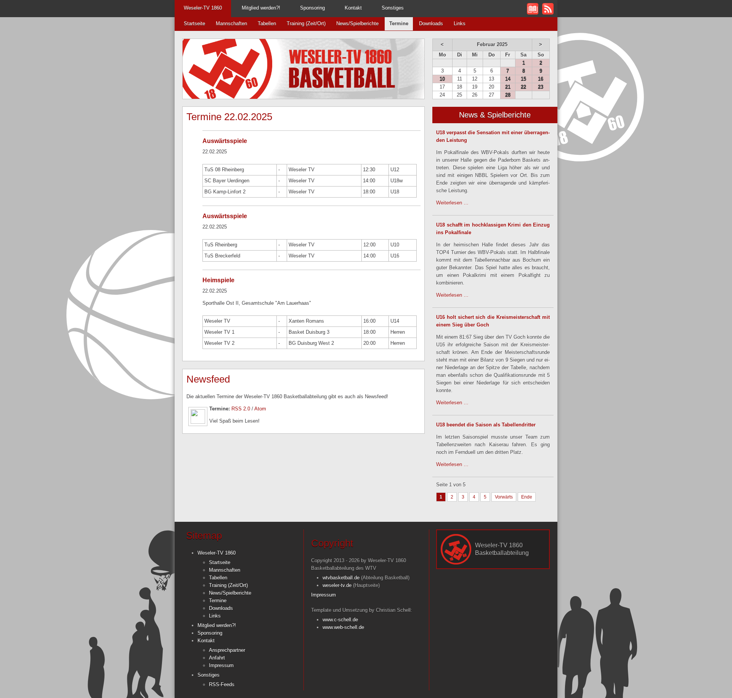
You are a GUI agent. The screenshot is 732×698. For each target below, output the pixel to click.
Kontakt (353, 8)
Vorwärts (504, 497)
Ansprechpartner (227, 650)
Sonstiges (393, 8)
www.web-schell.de (343, 627)
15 (523, 79)
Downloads (431, 23)
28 (507, 95)
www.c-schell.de (340, 619)
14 (507, 79)
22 (523, 87)
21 (507, 87)
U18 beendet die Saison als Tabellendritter (486, 425)
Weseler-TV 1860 (203, 8)
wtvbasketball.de (341, 578)
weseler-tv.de (337, 585)
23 (540, 87)
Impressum (221, 665)
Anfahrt (217, 658)
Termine (217, 600)
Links (460, 23)
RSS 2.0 (240, 409)
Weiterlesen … (452, 203)
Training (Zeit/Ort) (306, 23)
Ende (526, 497)
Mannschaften (231, 23)
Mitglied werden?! (261, 8)
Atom (260, 409)
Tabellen (267, 23)
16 (540, 79)
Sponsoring (312, 8)
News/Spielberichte (357, 23)
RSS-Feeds (221, 684)
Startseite (194, 23)
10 (442, 79)
